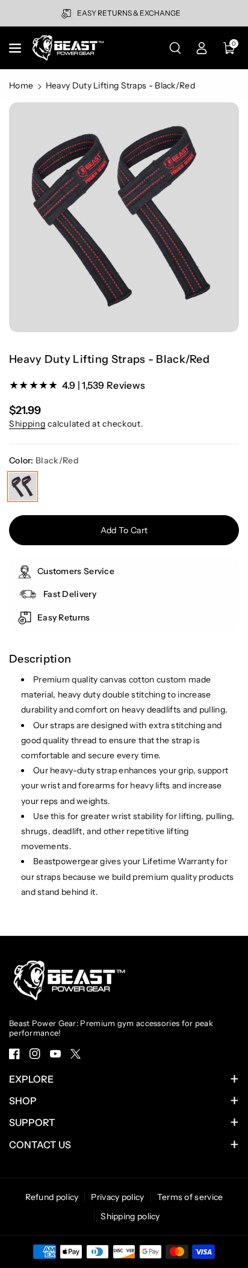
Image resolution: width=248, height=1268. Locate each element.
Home (21, 85)
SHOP (23, 1101)
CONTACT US (40, 1145)
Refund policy (52, 1197)
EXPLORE (31, 1079)
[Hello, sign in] (201, 48)
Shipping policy (130, 1216)
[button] (16, 48)
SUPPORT (32, 1122)
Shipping (27, 423)
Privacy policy (117, 1197)
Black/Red (22, 486)
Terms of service (190, 1197)
